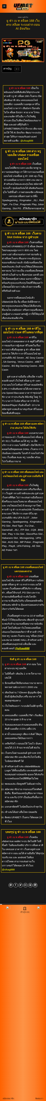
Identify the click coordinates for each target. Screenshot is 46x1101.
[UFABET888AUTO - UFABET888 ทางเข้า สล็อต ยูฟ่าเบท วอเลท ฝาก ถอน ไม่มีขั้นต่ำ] (23, 6)
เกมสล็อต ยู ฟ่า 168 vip (25, 176)
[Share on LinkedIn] (35, 885)
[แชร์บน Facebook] (15, 885)
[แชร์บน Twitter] (20, 885)
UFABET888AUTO (14, 128)
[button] (4, 6)
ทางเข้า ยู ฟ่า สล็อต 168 (16, 96)
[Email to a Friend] (25, 885)
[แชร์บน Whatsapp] (11, 885)
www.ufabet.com (18, 489)
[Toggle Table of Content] (16, 69)
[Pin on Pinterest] (30, 885)
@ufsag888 (26, 140)
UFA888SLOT (19, 246)
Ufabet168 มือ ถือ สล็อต (14, 301)
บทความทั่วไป (23, 17)
